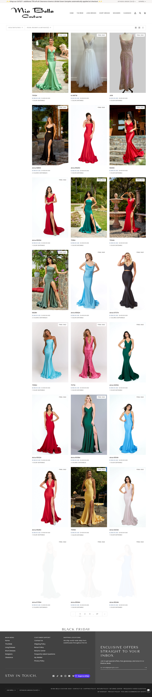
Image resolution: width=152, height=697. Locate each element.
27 (97, 614)
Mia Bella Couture (60, 689)
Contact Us (38, 641)
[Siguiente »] (104, 614)
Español (141, 1)
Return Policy (39, 647)
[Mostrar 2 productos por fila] (136, 27)
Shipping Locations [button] (71, 637)
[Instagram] (65, 676)
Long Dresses (10, 647)
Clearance (9, 657)
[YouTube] (69, 676)
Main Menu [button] (9, 637)
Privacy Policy (39, 661)
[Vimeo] (73, 676)
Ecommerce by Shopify (137, 692)
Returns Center (39, 651)
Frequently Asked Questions (44, 654)
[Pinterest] (61, 676)
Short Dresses (10, 651)
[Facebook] (53, 676)
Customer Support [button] (42, 637)
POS (122, 692)
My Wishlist (38, 657)
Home (7, 641)
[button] (80, 13)
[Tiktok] (57, 676)
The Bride (8, 644)
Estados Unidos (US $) (126, 1)
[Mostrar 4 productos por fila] (143, 27)
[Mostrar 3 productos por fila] (139, 27)
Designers (9, 654)
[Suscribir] (144, 667)
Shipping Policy (39, 644)
